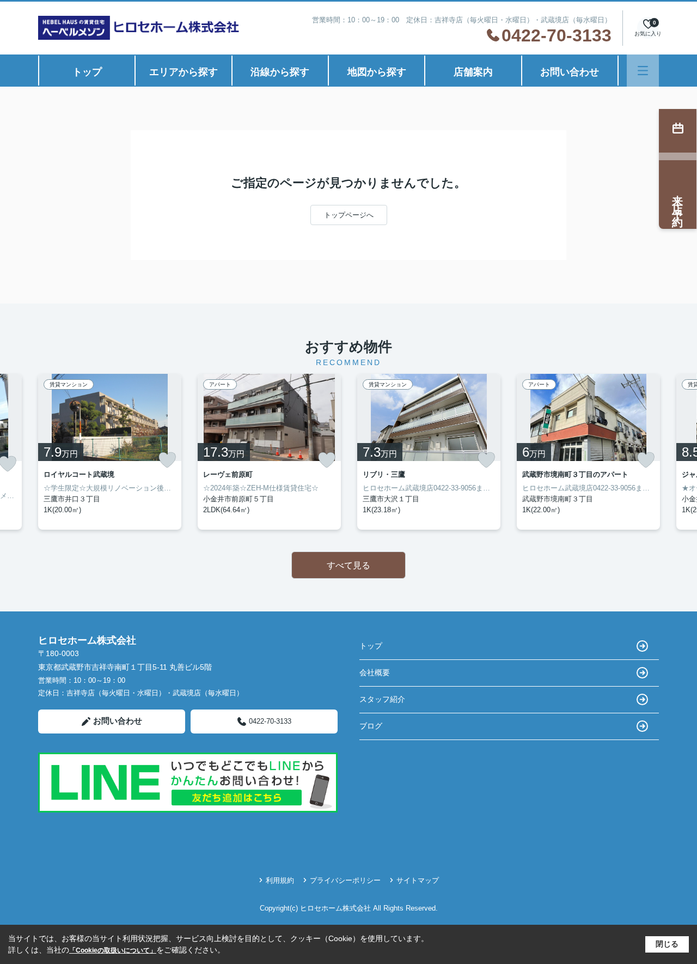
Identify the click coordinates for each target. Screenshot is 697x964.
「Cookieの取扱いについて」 (112, 950)
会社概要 (374, 672)
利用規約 (280, 880)
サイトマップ (417, 880)
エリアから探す (183, 71)
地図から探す (376, 71)
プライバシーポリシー (345, 880)
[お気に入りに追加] (167, 460)
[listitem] (109, 452)
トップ (87, 71)
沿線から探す (279, 71)
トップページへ (349, 215)
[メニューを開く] (642, 70)
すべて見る (348, 565)
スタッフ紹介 (382, 699)
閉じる (667, 943)
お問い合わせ (569, 71)
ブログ (370, 726)
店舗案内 (473, 71)
